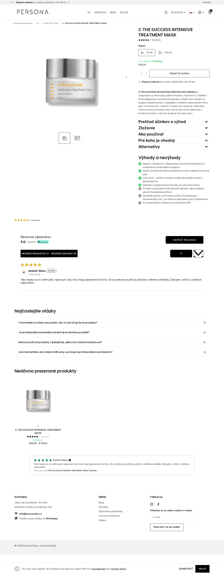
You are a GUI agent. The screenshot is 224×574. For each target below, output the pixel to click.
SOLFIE (124, 12)
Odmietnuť (186, 568)
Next (69, 2)
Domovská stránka (22, 23)
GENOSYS (100, 12)
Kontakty (103, 506)
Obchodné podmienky (111, 511)
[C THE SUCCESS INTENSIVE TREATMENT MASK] (37, 398)
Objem (141, 45)
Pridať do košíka (179, 73)
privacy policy (118, 568)
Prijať (202, 568)
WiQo (113, 12)
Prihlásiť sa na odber (167, 527)
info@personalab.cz (30, 513)
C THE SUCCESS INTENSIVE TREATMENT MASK (38, 431)
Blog (101, 502)
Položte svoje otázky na (38, 518)
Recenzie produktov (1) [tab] (35, 253)
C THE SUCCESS (50, 23)
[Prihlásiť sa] (201, 12)
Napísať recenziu (184, 239)
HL (89, 12)
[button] (147, 71)
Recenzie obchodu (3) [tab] (63, 253)
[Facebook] (158, 504)
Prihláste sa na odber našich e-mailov (171, 510)
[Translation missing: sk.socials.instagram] (151, 504)
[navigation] (11, 2)
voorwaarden (98, 568)
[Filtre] (181, 253)
